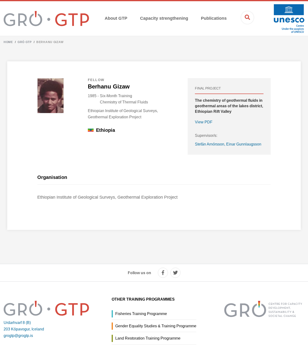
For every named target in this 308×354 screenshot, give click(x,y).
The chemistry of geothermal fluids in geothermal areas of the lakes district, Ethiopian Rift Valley (229, 106)
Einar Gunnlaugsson (243, 144)
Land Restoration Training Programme (147, 338)
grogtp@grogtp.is (18, 336)
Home (8, 42)
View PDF (203, 122)
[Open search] (247, 17)
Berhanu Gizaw (49, 42)
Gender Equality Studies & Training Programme (155, 326)
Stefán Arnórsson (209, 144)
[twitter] (175, 273)
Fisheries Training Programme (141, 314)
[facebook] (163, 273)
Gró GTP (25, 42)
